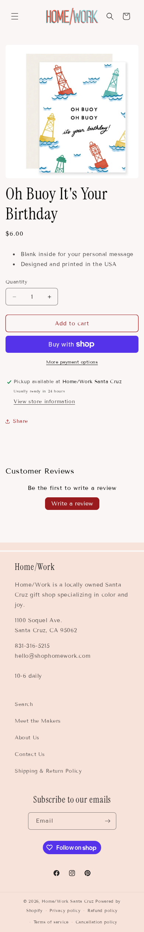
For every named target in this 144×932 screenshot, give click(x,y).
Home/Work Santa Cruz (67, 901)
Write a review (72, 503)
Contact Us (30, 754)
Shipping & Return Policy (48, 771)
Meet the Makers (38, 721)
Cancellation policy (96, 922)
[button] (15, 16)
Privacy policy (64, 910)
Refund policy (103, 910)
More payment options (72, 362)
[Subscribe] (108, 821)
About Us (27, 737)
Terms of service (51, 922)
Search (24, 704)
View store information (44, 401)
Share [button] (20, 421)
